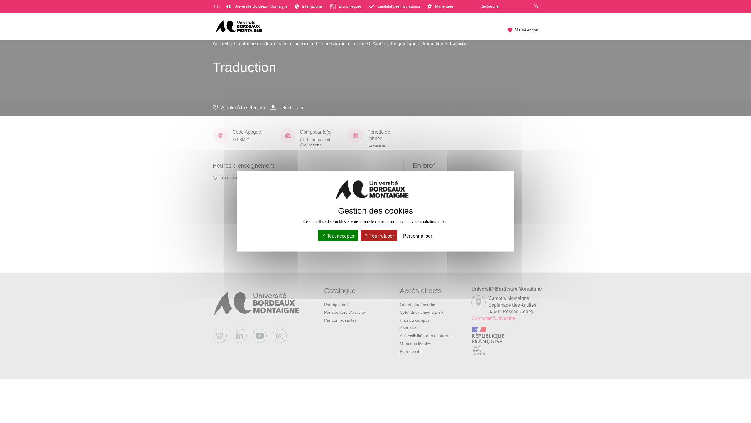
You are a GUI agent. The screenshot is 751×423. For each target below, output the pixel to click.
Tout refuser (381, 236)
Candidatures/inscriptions (398, 6)
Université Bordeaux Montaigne (260, 6)
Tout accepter (340, 236)
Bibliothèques (350, 6)
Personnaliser (417, 236)
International (312, 6)
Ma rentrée (444, 6)
